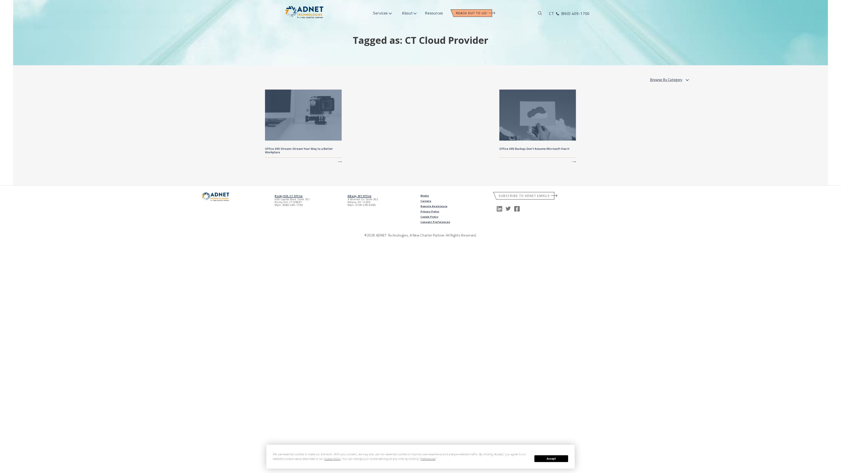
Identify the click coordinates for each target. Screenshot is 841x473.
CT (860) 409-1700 (569, 13)
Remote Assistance (433, 206)
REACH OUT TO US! (472, 13)
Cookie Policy (429, 217)
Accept (551, 458)
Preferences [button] (427, 459)
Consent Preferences (435, 222)
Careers (425, 201)
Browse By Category (666, 80)
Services (380, 13)
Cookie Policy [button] (332, 459)
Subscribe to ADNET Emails (524, 195)
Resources (434, 13)
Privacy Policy (429, 211)
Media (424, 196)
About (407, 13)
